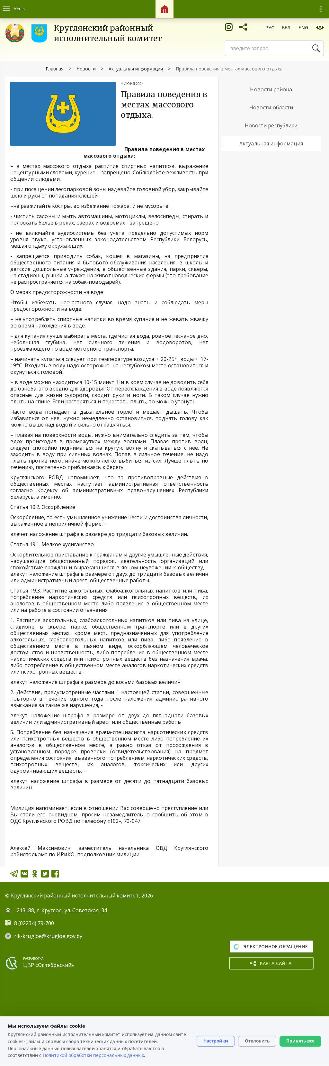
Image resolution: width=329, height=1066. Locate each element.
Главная (55, 69)
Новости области (271, 107)
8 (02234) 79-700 (34, 923)
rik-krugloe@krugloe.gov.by (48, 936)
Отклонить (257, 1041)
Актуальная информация (136, 69)
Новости (85, 69)
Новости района (271, 89)
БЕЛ (286, 27)
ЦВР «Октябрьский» (48, 965)
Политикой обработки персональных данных (93, 1055)
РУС (269, 27)
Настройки (215, 1041)
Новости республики (271, 125)
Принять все (300, 1041)
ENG (303, 27)
